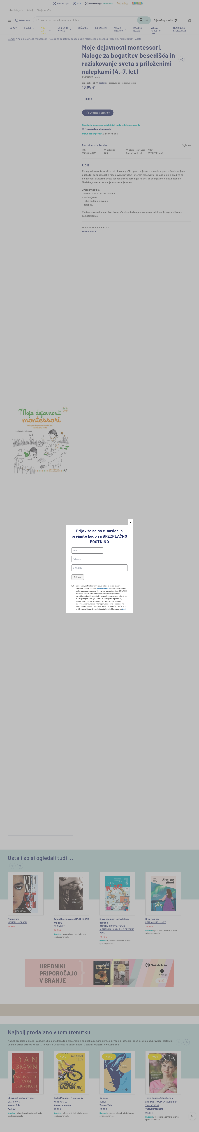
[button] (130, 522)
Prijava (77, 577)
